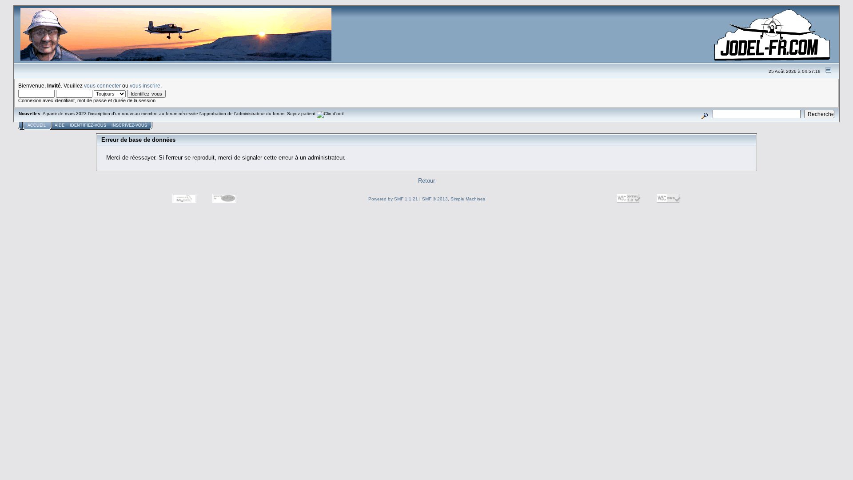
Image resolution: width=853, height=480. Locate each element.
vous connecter (102, 85)
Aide (59, 125)
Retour (426, 180)
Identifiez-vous (88, 125)
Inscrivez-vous (129, 125)
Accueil (37, 125)
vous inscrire (145, 85)
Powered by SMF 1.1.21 (393, 198)
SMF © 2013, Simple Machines (453, 198)
